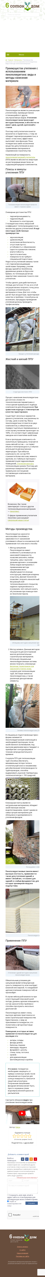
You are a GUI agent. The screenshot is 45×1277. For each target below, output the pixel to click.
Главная (10, 60)
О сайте (22, 1250)
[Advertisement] (22, 34)
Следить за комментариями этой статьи (14, 1204)
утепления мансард (25, 463)
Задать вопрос (22, 1247)
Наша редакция (22, 1253)
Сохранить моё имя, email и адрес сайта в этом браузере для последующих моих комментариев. (22, 1197)
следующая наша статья (18, 520)
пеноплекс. (14, 511)
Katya (18, 1127)
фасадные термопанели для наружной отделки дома (22, 667)
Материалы (18, 60)
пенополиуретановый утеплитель (20, 157)
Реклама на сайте (22, 1256)
